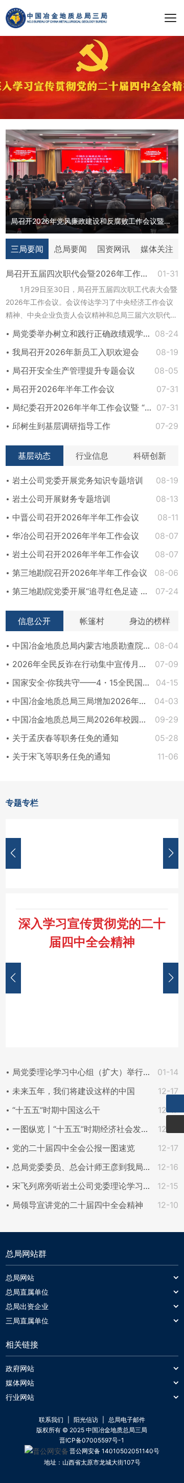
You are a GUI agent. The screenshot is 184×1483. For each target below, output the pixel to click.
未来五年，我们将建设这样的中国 (73, 1091)
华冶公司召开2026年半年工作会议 (75, 536)
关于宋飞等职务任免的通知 (61, 756)
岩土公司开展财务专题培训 (61, 499)
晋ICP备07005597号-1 (91, 1440)
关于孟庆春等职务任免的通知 (65, 738)
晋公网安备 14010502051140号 (114, 1451)
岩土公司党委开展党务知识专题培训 (77, 480)
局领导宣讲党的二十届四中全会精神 (77, 1205)
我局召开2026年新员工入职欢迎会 (75, 352)
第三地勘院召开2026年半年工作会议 (79, 573)
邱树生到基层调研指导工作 (61, 426)
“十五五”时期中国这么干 (56, 1110)
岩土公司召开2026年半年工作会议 (75, 554)
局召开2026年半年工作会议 (63, 389)
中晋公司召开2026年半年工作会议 (75, 517)
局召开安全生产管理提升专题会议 (73, 370)
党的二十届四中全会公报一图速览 (73, 1148)
